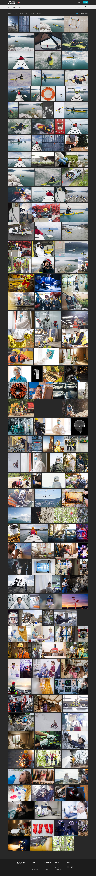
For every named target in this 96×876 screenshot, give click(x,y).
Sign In (79, 2)
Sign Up (85, 2)
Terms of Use (46, 866)
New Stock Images (35, 869)
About (33, 866)
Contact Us (57, 867)
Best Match (82, 13)
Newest (86, 13)
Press (33, 867)
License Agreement (47, 867)
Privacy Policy (46, 869)
